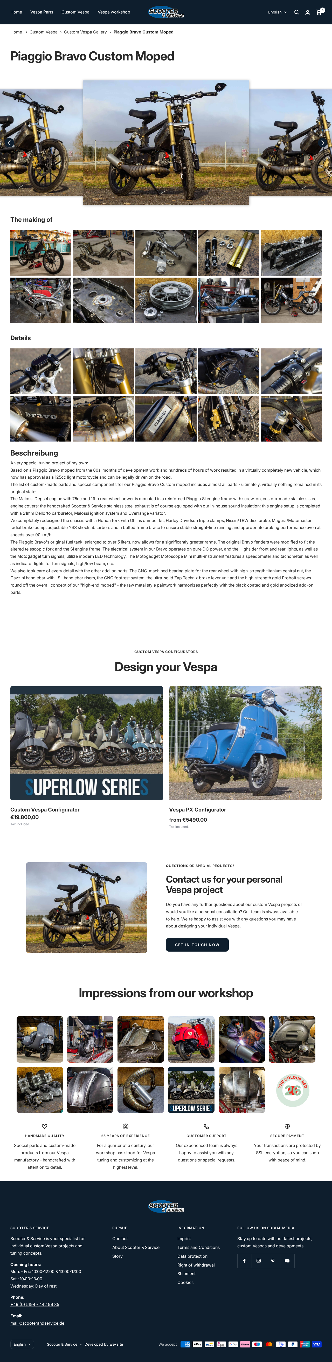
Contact (120, 1238)
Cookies (185, 1282)
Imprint (184, 1238)
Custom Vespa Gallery (85, 32)
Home (16, 12)
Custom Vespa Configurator (45, 810)
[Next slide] (322, 142)
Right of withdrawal (196, 1265)
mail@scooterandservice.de (37, 1323)
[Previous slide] (9, 142)
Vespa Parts (41, 12)
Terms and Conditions (198, 1247)
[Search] (296, 12)
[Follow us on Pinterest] (273, 1261)
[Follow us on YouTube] (287, 1261)
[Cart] (319, 12)
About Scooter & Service (136, 1247)
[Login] (307, 12)
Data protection (192, 1256)
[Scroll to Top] (321, 1351)
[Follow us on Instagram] (259, 1261)
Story (117, 1256)
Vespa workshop (114, 12)
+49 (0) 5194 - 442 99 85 (34, 1304)
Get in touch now (197, 945)
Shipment (186, 1273)
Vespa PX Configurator (197, 810)
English (275, 12)
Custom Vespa (75, 12)
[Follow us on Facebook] (244, 1261)
